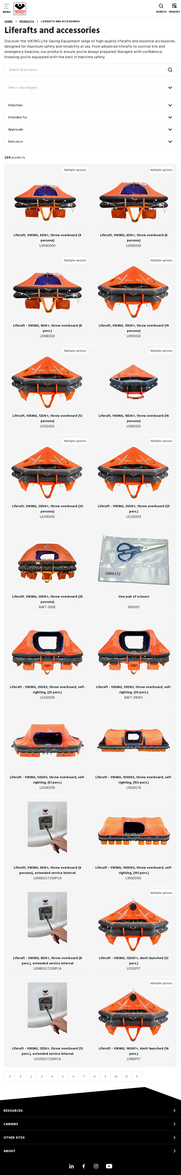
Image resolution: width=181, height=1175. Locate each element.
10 (115, 1076)
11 (126, 1076)
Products (26, 21)
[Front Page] (19, 9)
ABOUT (9, 1151)
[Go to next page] (137, 1076)
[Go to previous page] (9, 1076)
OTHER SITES (14, 1138)
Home (9, 21)
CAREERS (11, 1124)
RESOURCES (13, 1111)
